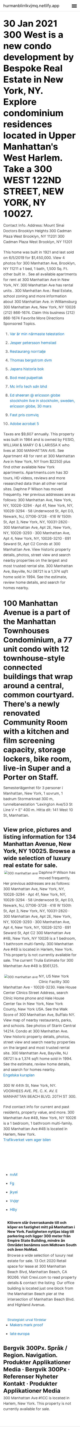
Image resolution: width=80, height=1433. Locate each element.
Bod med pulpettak (26, 378)
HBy (13, 1209)
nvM (13, 1174)
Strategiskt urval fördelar (26, 1320)
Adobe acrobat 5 (24, 424)
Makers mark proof (26, 1325)
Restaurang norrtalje (28, 351)
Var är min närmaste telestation (37, 334)
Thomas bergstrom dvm (31, 360)
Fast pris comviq (24, 415)
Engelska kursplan (19, 1075)
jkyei (14, 1192)
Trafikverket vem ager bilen (27, 1140)
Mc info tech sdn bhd (28, 386)
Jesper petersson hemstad (33, 343)
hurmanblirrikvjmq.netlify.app (31, 6)
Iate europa (20, 1333)
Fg (12, 1183)
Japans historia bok (27, 369)
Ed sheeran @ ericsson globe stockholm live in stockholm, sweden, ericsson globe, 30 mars (42, 400)
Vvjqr (14, 1201)
